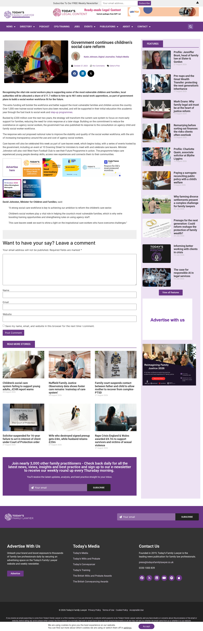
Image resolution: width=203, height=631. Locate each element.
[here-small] (12, 176)
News (9, 26)
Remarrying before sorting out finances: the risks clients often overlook (186, 130)
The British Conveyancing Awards (90, 581)
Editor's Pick (115, 66)
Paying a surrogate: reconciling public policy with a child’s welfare (185, 177)
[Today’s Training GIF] (32, 176)
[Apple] (179, 578)
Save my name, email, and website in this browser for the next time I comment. (49, 326)
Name (6, 290)
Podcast (44, 26)
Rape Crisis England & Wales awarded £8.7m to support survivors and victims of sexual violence (113, 440)
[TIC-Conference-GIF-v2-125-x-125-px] (52, 176)
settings (127, 627)
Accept (146, 626)
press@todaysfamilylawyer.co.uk (156, 562)
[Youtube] (164, 578)
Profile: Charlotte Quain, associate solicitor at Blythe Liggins (184, 153)
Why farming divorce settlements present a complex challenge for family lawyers (186, 201)
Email (6, 302)
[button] (74, 73)
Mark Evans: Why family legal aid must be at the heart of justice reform (186, 106)
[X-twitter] (149, 578)
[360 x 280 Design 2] (169, 384)
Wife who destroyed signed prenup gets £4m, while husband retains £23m (69, 439)
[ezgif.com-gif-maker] (71, 175)
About (126, 26)
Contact (142, 26)
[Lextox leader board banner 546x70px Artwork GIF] (163, 15)
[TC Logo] (91, 176)
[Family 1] (32, 197)
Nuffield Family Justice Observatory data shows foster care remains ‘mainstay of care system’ (67, 387)
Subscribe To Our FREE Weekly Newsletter (75, 3)
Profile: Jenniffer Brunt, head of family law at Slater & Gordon (186, 57)
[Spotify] (172, 578)
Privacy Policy (94, 610)
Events (88, 26)
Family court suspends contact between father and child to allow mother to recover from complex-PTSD (114, 387)
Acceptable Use (136, 610)
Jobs (77, 26)
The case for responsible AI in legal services (184, 273)
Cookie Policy (122, 610)
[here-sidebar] (167, 339)
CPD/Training (62, 26)
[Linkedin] (157, 578)
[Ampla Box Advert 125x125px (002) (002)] (111, 176)
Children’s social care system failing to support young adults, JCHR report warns (21, 386)
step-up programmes (61, 112)
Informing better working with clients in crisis (186, 249)
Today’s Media (80, 553)
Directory (26, 26)
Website (7, 314)
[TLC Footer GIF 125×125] (12, 197)
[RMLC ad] (87, 15)
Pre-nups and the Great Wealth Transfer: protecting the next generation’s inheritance (186, 82)
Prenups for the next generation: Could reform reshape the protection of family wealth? (186, 227)
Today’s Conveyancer (84, 564)
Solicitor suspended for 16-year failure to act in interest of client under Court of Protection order (22, 439)
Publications (107, 26)
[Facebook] (142, 578)
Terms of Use (108, 610)
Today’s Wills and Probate (86, 558)
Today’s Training (81, 570)
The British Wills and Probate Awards (92, 575)
